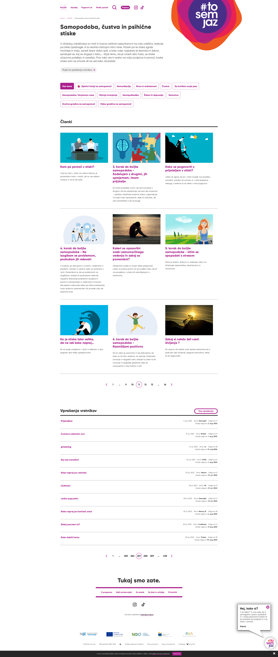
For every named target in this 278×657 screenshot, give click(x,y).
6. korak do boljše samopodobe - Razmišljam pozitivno (128, 342)
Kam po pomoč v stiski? (77, 167)
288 (145, 556)
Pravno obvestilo (152, 644)
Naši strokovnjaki (124, 592)
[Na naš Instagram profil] (136, 7)
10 (132, 384)
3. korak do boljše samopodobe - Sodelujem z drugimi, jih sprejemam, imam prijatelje (130, 174)
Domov (62, 18)
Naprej (243, 626)
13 (152, 384)
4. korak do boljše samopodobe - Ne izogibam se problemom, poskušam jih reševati (78, 253)
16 (165, 384)
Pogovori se (86, 7)
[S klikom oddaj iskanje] (110, 7)
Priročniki (172, 592)
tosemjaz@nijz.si (146, 614)
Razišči (63, 7)
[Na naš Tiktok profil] (142, 7)
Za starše (140, 592)
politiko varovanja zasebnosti (161, 654)
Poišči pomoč (102, 7)
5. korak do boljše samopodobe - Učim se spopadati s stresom (182, 251)
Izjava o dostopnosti (168, 644)
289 (152, 556)
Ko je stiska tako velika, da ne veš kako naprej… (77, 341)
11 (139, 384)
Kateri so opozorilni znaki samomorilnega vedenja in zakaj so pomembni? (128, 253)
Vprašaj (74, 7)
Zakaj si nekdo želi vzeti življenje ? (182, 341)
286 (132, 556)
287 (139, 556)
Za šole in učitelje (156, 592)
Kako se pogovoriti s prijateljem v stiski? (179, 168)
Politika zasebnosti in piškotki (134, 644)
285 (126, 556)
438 (165, 556)
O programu (106, 592)
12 (145, 384)
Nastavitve (177, 654)
